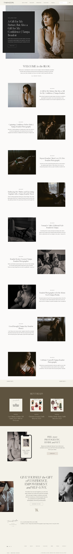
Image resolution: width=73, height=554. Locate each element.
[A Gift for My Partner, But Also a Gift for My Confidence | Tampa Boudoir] (22, 95)
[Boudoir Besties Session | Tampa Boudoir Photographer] (51, 262)
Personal (16, 414)
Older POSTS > (62, 381)
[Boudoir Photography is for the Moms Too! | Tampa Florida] (22, 297)
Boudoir (52, 88)
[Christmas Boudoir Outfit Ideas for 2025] (36, 405)
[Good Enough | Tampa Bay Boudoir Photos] (51, 329)
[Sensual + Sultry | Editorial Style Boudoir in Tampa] (22, 229)
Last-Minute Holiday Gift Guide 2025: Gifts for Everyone (16, 418)
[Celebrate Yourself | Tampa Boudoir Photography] (22, 364)
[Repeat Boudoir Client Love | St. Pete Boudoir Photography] (22, 162)
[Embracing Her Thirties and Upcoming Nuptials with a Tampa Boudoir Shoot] (51, 194)
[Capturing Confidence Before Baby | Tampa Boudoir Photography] (51, 127)
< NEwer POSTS (9, 381)
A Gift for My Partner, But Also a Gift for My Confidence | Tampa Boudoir (19, 28)
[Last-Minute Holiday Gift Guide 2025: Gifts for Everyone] (15, 405)
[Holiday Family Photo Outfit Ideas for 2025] (57, 405)
